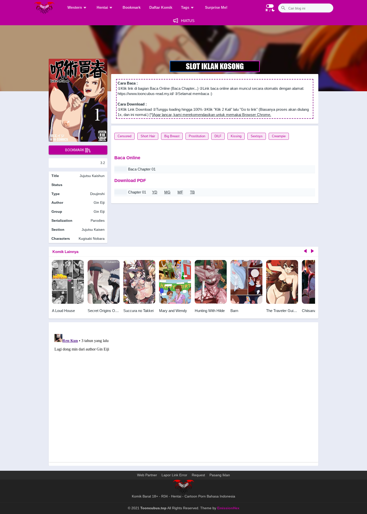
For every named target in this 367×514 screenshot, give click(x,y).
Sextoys (257, 136)
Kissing (236, 136)
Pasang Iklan (219, 475)
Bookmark (132, 7)
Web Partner (147, 475)
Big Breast (172, 136)
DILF (217, 136)
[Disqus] (183, 394)
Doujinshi (97, 194)
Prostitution (197, 136)
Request (198, 475)
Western (74, 7)
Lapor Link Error (174, 475)
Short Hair (148, 136)
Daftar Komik (160, 7)
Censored (124, 136)
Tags (185, 7)
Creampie (279, 136)
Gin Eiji (99, 202)
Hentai (102, 7)
